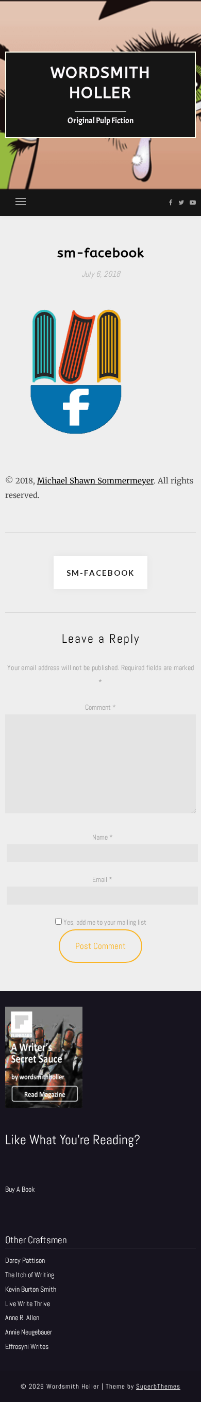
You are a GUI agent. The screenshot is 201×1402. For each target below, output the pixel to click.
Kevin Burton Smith (30, 1289)
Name (102, 837)
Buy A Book (20, 1189)
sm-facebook (100, 572)
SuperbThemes (158, 1386)
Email (102, 879)
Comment (100, 707)
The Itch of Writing (29, 1274)
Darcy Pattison (25, 1260)
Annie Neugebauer (28, 1332)
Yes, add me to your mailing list (104, 922)
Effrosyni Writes (26, 1346)
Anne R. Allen (22, 1317)
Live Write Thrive (27, 1303)
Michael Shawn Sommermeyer (95, 481)
